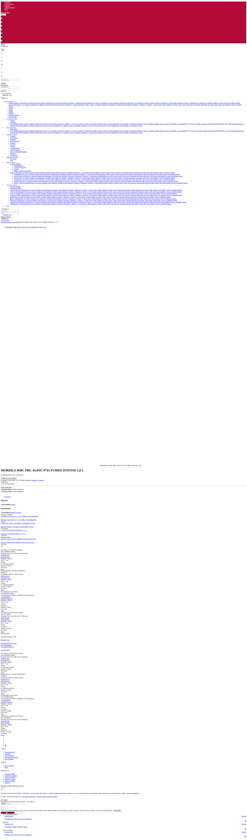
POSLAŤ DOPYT (6, 493)
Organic (12, 146)
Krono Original (14, 141)
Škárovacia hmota (94, 200)
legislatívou (135, 793)
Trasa (2, 569)
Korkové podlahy (10, 781)
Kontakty (7, 2)
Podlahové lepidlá (15, 188)
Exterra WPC (92, 172)
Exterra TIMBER (15, 164)
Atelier (10, 110)
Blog (6, 9)
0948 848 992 (5, 555)
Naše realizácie (9, 4)
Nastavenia (117, 810)
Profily (90, 197)
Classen (12, 136)
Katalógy (7, 6)
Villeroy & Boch (15, 150)
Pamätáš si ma (7, 215)
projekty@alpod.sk (6, 599)
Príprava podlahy (15, 186)
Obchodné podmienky (29, 796)
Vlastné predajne (10, 7)
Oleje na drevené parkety (96, 192)
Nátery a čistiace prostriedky (22, 171)
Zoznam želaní (9, 766)
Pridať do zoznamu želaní (9, 478)
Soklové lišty (96, 181)
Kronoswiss (13, 155)
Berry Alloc (13, 129)
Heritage (11, 113)
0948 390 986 (5, 618)
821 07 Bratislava (6, 645)
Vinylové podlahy (10, 777)
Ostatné (90, 204)
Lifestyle (12, 145)
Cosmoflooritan (15, 148)
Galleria (10, 112)
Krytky (94, 179)
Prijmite (4, 812)
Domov (3, 222)
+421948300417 (6, 597)
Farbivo (13, 504)
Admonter (125, 104)
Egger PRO (13, 138)
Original (12, 143)
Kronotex (13, 153)
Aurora (12, 120)
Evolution (13, 139)
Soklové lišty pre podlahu (96, 190)
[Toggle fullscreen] (3, 807)
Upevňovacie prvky (20, 167)
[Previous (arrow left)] (1, 809)
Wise (11, 160)
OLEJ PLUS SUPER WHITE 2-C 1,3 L (13, 534)
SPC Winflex (126, 124)
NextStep (13, 122)
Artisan (10, 108)
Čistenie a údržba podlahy (96, 195)
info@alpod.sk (5, 12)
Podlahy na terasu (10, 779)
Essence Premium (13, 115)
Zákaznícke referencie (11, 757)
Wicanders (13, 159)
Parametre (8, 497)
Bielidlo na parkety (16, 512)
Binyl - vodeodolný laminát (18, 152)
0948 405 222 (5, 576)
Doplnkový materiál (11, 222)
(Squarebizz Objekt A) (7, 647)
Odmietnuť (11, 812)
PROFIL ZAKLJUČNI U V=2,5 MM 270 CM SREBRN (18, 520)
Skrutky (16, 169)
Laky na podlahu (93, 193)
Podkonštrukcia (18, 166)
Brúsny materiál (93, 199)
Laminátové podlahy (11, 776)
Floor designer (9, 759)
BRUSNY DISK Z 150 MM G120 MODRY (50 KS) (17, 527)
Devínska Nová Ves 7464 (8, 643)
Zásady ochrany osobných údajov (47, 796)
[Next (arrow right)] (3, 809)
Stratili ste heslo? (6, 217)
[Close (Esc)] (1, 807)
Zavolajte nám (6, 93)
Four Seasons (12, 117)
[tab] (125, 497)
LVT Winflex (127, 131)
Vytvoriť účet (5, 220)
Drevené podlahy (10, 774)
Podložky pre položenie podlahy (98, 202)
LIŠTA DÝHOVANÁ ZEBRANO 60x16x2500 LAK (17, 542)
